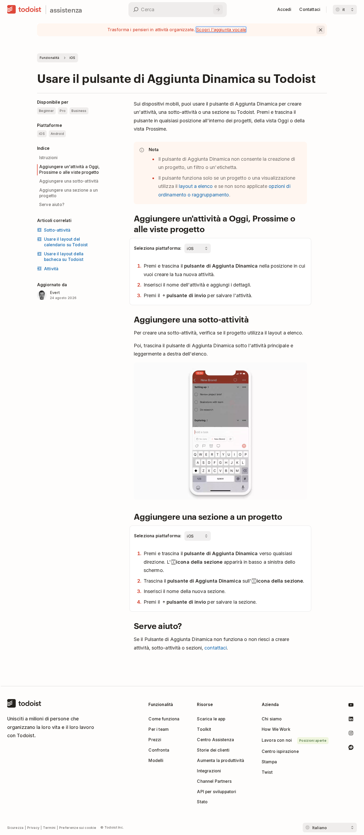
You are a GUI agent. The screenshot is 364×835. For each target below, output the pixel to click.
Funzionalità (49, 58)
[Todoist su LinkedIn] (351, 720)
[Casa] (24, 9)
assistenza (66, 9)
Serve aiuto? (51, 204)
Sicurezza (15, 828)
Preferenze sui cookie (77, 828)
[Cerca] (218, 9)
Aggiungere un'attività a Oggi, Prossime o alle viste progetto (69, 169)
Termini (49, 828)
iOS (72, 58)
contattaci (215, 648)
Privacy (33, 828)
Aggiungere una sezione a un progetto (68, 193)
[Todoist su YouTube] (351, 706)
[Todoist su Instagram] (351, 734)
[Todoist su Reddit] (351, 748)
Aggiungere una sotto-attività (69, 181)
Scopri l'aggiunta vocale (221, 29)
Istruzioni (48, 157)
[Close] (320, 30)
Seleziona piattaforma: (157, 248)
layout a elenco (196, 186)
